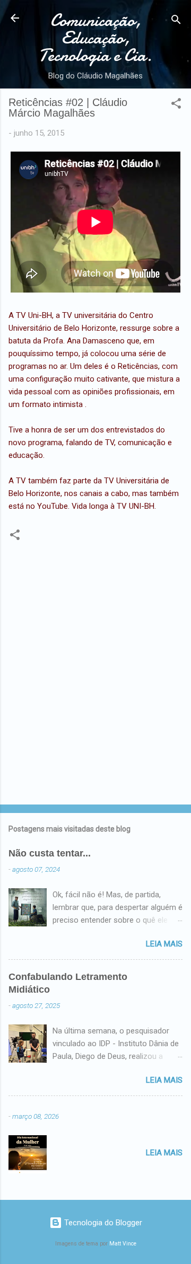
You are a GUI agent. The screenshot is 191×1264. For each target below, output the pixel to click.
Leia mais (164, 944)
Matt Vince (122, 1243)
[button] (176, 105)
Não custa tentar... (49, 853)
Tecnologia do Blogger (102, 1222)
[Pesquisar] (176, 21)
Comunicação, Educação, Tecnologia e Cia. (95, 37)
